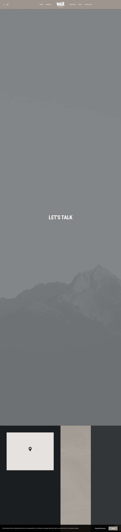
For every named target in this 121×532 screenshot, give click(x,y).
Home (41, 4)
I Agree (113, 528)
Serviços (73, 4)
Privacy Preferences (100, 528)
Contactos (88, 4)
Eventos (48, 4)
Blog (80, 4)
